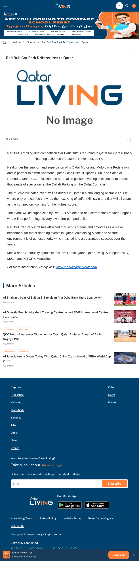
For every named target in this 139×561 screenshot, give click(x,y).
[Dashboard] (134, 5)
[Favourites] (126, 5)
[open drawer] (5, 5)
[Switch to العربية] (119, 5)
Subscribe (114, 483)
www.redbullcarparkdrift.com (76, 267)
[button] (62, 6)
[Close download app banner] (133, 554)
